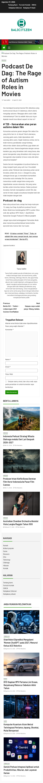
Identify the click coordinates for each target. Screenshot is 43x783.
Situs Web (9, 374)
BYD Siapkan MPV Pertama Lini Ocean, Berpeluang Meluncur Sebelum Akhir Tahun (21, 685)
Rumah (5, 546)
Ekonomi (6, 554)
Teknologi (6, 560)
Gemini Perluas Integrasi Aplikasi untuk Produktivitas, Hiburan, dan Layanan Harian (21, 769)
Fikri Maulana (18, 445)
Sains (5, 721)
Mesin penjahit (30, 216)
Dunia (5, 551)
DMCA (34, 5)
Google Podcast (17, 216)
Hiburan (4, 60)
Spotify (28, 213)
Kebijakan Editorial (15, 8)
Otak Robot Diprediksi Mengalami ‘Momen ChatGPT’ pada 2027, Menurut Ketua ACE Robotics (21, 642)
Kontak (5, 568)
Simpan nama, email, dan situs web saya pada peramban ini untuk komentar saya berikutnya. (21, 384)
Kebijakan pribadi (29, 8)
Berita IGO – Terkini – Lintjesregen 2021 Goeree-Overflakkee (11, 307)
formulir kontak (24, 5)
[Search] (39, 48)
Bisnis (5, 678)
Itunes (5, 216)
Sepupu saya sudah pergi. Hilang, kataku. (32, 306)
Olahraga (6, 563)
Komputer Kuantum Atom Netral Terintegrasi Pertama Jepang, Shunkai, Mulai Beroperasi (21, 727)
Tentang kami (13, 5)
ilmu (4, 557)
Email (7, 367)
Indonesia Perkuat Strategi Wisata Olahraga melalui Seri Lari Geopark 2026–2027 (18, 439)
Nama (8, 360)
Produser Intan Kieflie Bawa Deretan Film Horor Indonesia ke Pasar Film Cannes (19, 481)
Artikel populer (8, 548)
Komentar (9, 330)
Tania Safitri (7, 100)
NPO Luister (30, 210)
